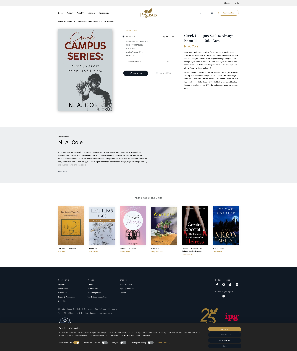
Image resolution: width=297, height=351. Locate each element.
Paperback (130, 36)
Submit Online (228, 13)
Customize (223, 335)
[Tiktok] (230, 284)
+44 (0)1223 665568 (69, 313)
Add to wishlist (165, 73)
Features (91, 13)
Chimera (123, 292)
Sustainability (92, 288)
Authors (70, 13)
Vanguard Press (126, 284)
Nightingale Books (127, 288)
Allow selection (224, 340)
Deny (225, 346)
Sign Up (227, 3)
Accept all (224, 329)
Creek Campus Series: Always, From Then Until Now (95, 21)
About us (61, 284)
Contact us (62, 292)
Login (237, 3)
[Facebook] (217, 284)
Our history (63, 301)
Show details (162, 343)
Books (60, 13)
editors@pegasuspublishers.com (98, 313)
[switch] (105, 342)
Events (90, 284)
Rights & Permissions (66, 297)
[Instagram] (237, 284)
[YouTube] (223, 284)
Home (60, 21)
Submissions (104, 13)
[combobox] (148, 61)
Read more (62, 171)
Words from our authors (97, 297)
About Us (80, 13)
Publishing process (94, 292)
